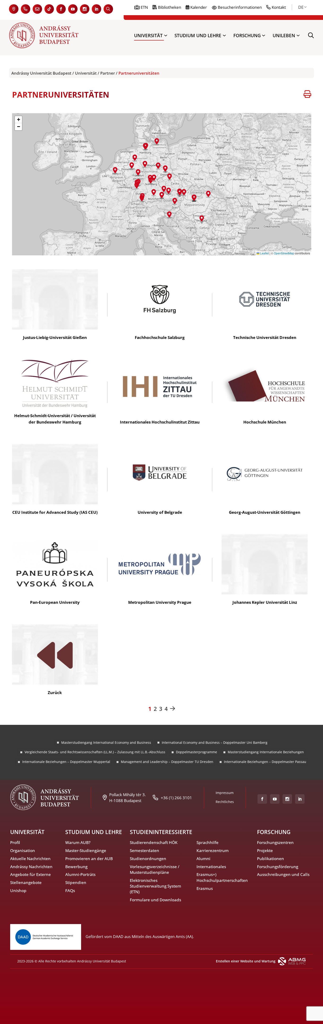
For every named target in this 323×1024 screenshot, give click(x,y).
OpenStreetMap (284, 253)
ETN (144, 7)
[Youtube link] (73, 9)
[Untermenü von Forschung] (263, 35)
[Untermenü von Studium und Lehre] (224, 35)
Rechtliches (225, 802)
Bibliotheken (169, 7)
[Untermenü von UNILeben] (298, 35)
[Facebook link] (61, 9)
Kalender (198, 7)
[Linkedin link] (96, 9)
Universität (86, 73)
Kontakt (279, 7)
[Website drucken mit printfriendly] (307, 94)
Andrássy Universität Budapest (41, 73)
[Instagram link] (84, 9)
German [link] (301, 7)
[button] (138, 173)
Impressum (225, 793)
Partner (107, 73)
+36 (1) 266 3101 (176, 797)
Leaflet (264, 253)
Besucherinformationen (240, 7)
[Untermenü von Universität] (165, 35)
